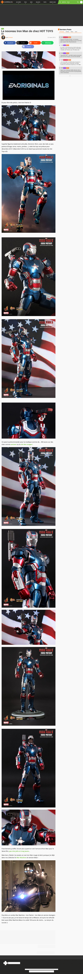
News (72, 31)
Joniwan (10, 37)
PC (60, 2)
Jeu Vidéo (18, 2)
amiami (14, 444)
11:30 (70, 48)
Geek (31, 2)
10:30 (70, 62)
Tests (44, 2)
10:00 (70, 70)
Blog (3, 28)
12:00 (70, 39)
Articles (67, 31)
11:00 (70, 54)
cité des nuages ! (27, 444)
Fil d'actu (62, 31)
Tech (25, 2)
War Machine (21, 858)
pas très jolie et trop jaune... (19, 851)
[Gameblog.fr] (6, 2)
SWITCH (64, 2)
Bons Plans (53, 2)
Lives (76, 31)
